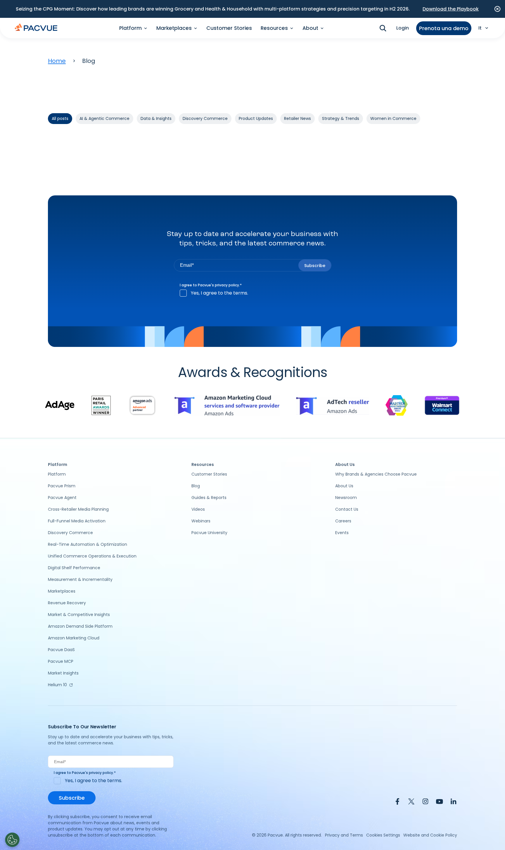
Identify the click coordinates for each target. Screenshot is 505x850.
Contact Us (346, 509)
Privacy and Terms (344, 835)
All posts (60, 118)
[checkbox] (252, 293)
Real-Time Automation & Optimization (87, 544)
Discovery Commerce (205, 118)
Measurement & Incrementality (80, 579)
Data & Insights (156, 118)
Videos (198, 509)
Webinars (200, 521)
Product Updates (256, 118)
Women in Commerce (393, 118)
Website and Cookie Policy (430, 835)
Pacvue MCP (60, 661)
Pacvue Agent (62, 497)
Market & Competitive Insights (79, 614)
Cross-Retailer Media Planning (78, 509)
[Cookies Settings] (12, 839)
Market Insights (63, 673)
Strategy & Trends (340, 118)
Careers (343, 521)
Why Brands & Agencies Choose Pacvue (376, 474)
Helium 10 (57, 685)
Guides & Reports (208, 497)
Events (342, 533)
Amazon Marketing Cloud (73, 638)
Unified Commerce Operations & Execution (92, 556)
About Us (344, 486)
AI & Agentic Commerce (104, 118)
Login (402, 28)
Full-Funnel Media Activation (77, 521)
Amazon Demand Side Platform (80, 626)
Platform (57, 474)
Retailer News (297, 118)
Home (57, 61)
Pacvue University (209, 533)
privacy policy (227, 285)
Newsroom (346, 497)
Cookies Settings (383, 835)
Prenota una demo (443, 28)
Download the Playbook (451, 9)
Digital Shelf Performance (74, 568)
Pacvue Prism (61, 486)
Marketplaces (61, 591)
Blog (195, 486)
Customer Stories (229, 28)
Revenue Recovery (67, 603)
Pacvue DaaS (61, 650)
